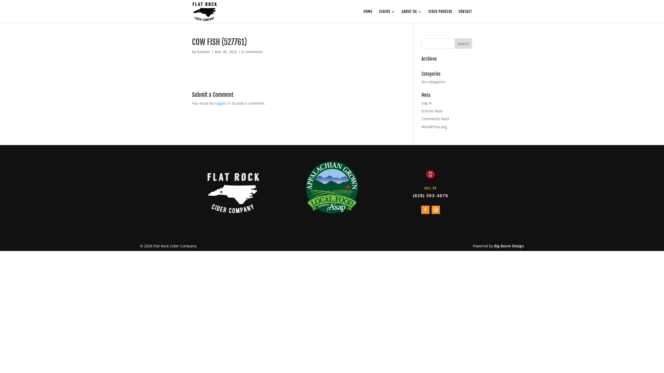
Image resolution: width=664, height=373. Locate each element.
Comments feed (435, 118)
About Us (409, 12)
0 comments (252, 51)
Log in (426, 103)
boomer (204, 51)
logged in (223, 103)
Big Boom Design (509, 245)
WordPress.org (434, 126)
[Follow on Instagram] (436, 210)
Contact (465, 12)
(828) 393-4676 (430, 196)
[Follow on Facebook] (425, 210)
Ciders (384, 12)
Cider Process (440, 12)
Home (368, 12)
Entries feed (431, 111)
